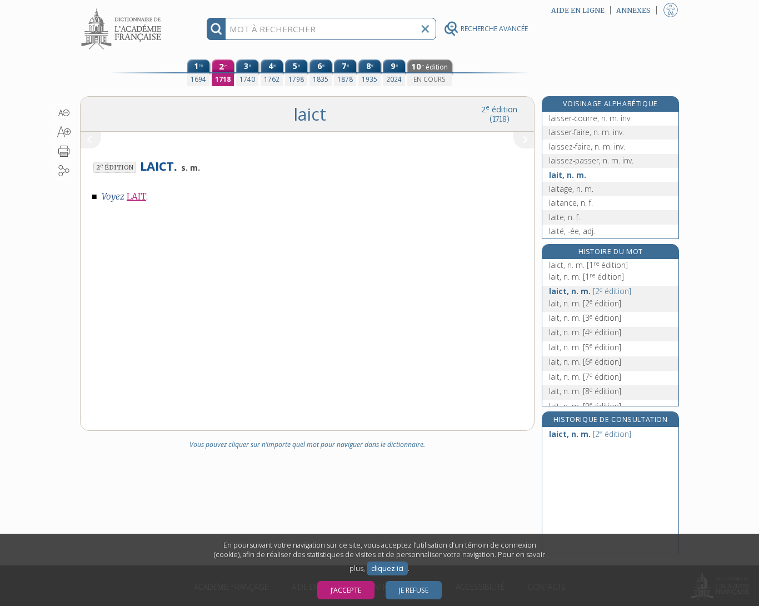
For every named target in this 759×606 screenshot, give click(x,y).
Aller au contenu (123, 10)
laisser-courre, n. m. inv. (590, 118)
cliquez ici (387, 568)
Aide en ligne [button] (578, 10)
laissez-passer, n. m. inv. (591, 160)
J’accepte (346, 590)
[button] (64, 113)
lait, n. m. (567, 175)
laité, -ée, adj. (572, 231)
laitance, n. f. (571, 202)
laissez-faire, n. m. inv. (587, 146)
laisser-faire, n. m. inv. (586, 132)
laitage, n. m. (571, 188)
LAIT (136, 196)
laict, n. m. (588, 265)
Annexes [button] (633, 10)
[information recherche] (216, 29)
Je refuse (413, 590)
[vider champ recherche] (425, 29)
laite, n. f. (564, 217)
